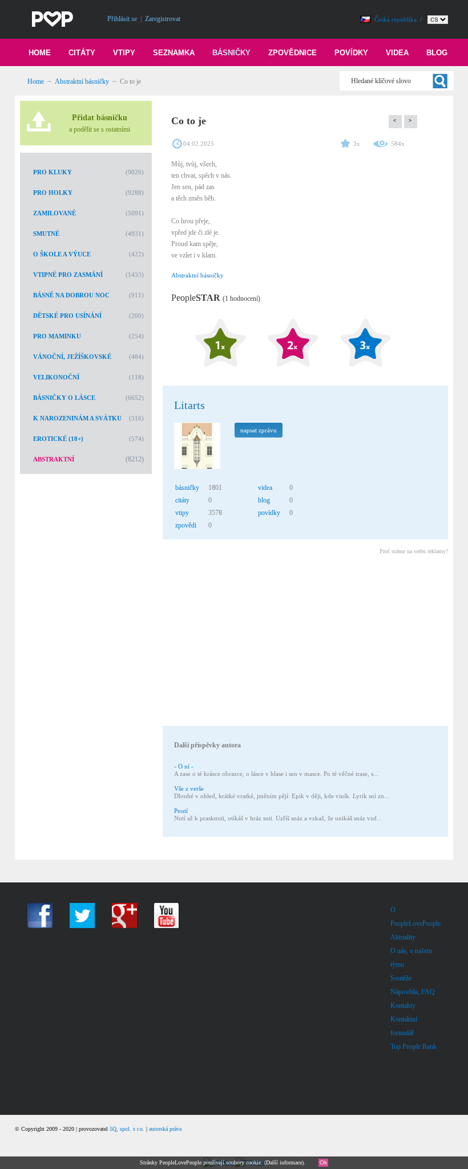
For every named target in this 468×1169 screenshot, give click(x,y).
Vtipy (124, 52)
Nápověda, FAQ (412, 992)
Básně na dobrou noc (71, 295)
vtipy (182, 513)
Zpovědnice (292, 52)
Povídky (351, 52)
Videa (397, 52)
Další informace (284, 1162)
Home (40, 52)
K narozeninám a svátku (77, 418)
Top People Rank (413, 1047)
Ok (323, 1162)
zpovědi (185, 525)
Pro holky (52, 192)
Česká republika (396, 19)
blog (264, 500)
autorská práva (165, 1129)
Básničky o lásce (64, 397)
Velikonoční (56, 377)
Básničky (231, 52)
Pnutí (181, 810)
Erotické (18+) (58, 438)
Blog (436, 52)
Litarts (189, 405)
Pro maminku (57, 336)
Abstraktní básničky (82, 81)
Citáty (81, 52)
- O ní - (183, 766)
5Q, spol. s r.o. (127, 1129)
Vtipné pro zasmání (68, 274)
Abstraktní (53, 459)
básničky (187, 488)
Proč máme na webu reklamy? (414, 551)
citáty (182, 500)
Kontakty (402, 1005)
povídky (269, 513)
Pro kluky (52, 172)
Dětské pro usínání (67, 315)
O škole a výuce (62, 254)
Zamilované (54, 213)
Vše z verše (189, 788)
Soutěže (400, 978)
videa (265, 488)
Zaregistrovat (162, 19)
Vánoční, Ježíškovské (72, 356)
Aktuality (402, 937)
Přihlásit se (122, 19)
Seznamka (174, 52)
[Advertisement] (304, 642)
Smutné (46, 233)
